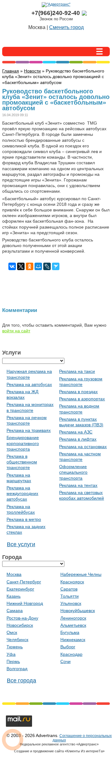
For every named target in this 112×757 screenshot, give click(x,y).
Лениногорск (73, 618)
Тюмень (15, 646)
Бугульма (69, 632)
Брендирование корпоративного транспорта (23, 443)
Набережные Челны (80, 574)
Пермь (13, 661)
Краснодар (71, 654)
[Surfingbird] (55, 266)
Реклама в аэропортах (82, 398)
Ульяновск (70, 603)
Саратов (68, 588)
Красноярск (72, 581)
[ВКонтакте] (12, 266)
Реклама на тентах (78, 485)
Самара (15, 610)
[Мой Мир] (38, 266)
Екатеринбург (20, 588)
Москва (14, 574)
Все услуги (21, 544)
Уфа (11, 654)
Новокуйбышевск (77, 610)
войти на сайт (16, 330)
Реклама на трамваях (29, 430)
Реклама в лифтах (77, 439)
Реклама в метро (24, 519)
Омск (12, 632)
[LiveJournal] (47, 266)
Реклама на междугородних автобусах (22, 493)
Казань (14, 596)
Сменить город (66, 27)
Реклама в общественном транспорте (22, 462)
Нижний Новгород (25, 603)
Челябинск (17, 639)
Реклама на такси (77, 371)
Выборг (67, 646)
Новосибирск (20, 625)
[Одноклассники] (29, 266)
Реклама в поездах (78, 391)
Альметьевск (73, 625)
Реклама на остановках (83, 446)
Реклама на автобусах (29, 384)
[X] (21, 266)
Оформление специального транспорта (73, 472)
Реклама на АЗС (75, 431)
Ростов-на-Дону (22, 618)
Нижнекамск (72, 639)
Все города (21, 680)
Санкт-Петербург (24, 581)
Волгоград (17, 668)
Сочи (65, 661)
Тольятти (69, 596)
